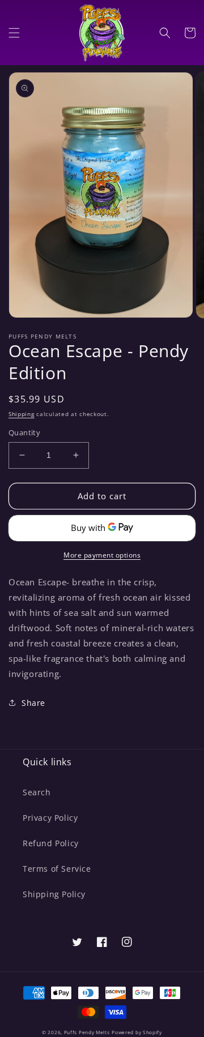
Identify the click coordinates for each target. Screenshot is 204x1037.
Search (37, 792)
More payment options (102, 555)
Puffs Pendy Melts (87, 1032)
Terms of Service (57, 868)
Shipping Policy (54, 894)
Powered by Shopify (137, 1032)
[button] (14, 32)
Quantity (24, 432)
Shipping (21, 414)
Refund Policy (51, 843)
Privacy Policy (50, 817)
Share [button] (33, 702)
